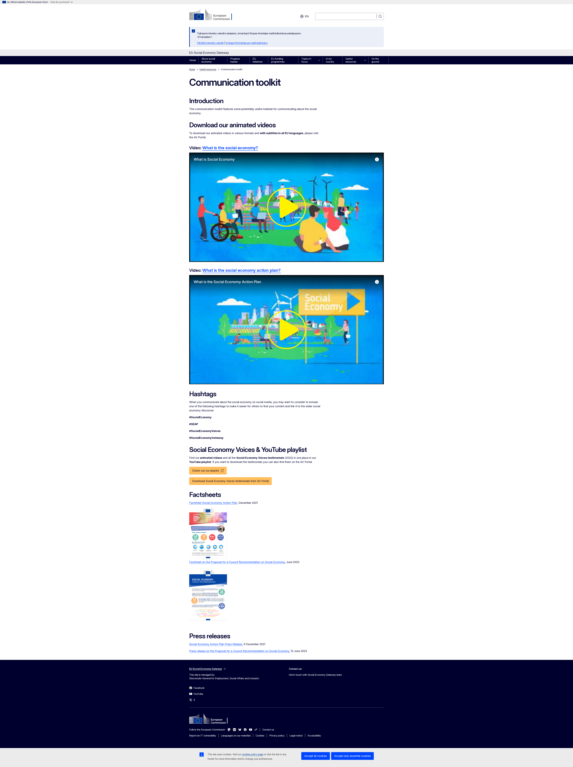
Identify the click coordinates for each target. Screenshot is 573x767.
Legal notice (296, 735)
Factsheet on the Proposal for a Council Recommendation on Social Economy (237, 562)
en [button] (307, 16)
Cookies (260, 735)
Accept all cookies (315, 755)
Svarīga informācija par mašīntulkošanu (246, 42)
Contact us (268, 729)
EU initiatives (257, 60)
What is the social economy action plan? (241, 270)
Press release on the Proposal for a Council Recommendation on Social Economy (239, 651)
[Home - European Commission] (213, 15)
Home (192, 60)
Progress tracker (235, 60)
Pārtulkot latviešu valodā (210, 42)
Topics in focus (306, 60)
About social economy (208, 60)
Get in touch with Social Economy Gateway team (315, 674)
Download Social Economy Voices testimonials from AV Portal (230, 481)
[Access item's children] (320, 60)
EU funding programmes (278, 60)
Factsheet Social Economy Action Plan (213, 502)
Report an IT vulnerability (202, 735)
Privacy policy (277, 735)
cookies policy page (252, 754)
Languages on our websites (236, 735)
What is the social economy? (230, 147)
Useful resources (350, 60)
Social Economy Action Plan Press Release (215, 644)
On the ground (375, 60)
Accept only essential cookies (352, 755)
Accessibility (314, 735)
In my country (330, 60)
